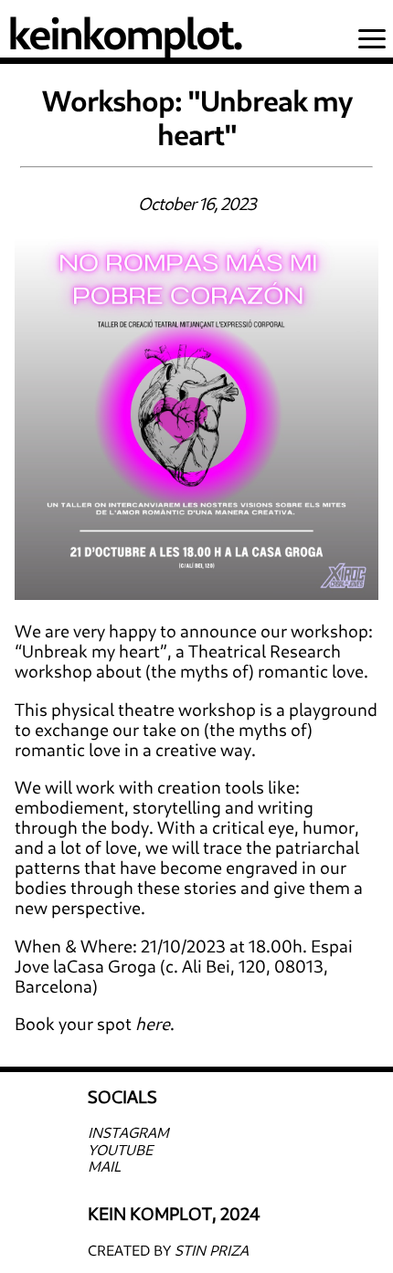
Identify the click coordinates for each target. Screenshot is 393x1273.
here (152, 1023)
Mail (104, 1165)
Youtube (120, 1149)
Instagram (128, 1132)
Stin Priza (212, 1249)
